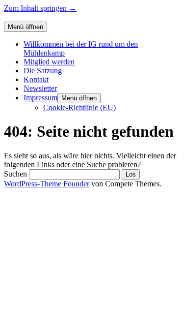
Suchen (15, 174)
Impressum (40, 97)
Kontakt (36, 79)
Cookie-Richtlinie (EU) (79, 107)
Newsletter (40, 88)
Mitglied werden (49, 62)
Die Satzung (43, 70)
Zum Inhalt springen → (40, 8)
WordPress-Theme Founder (46, 183)
